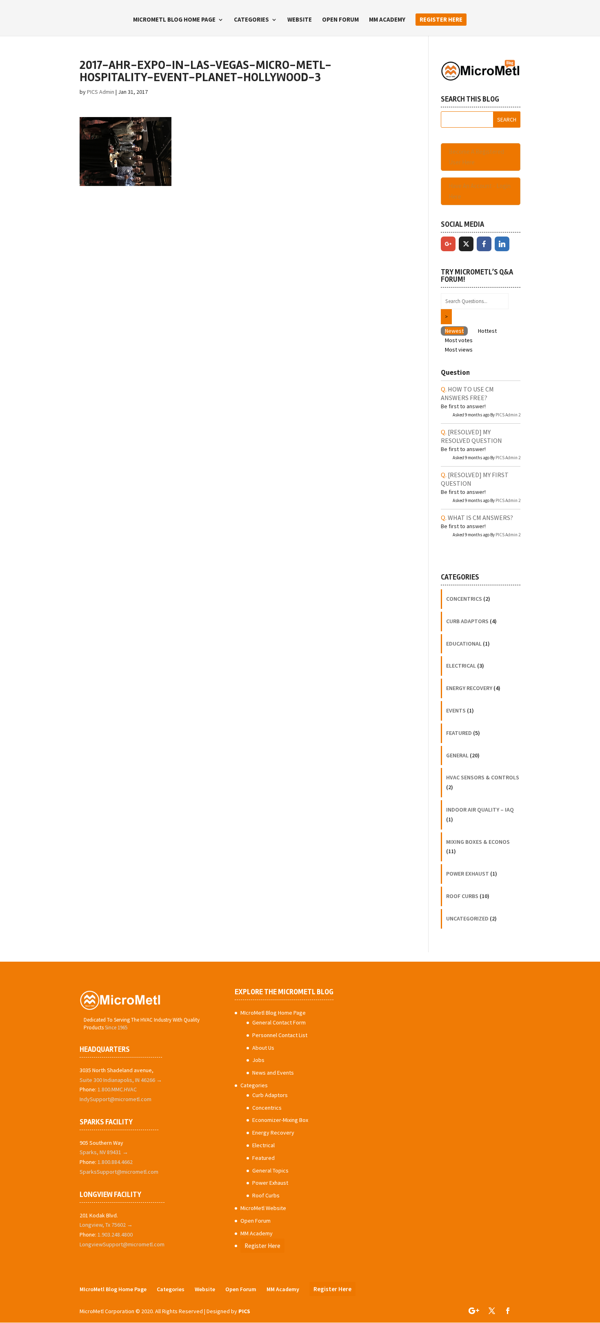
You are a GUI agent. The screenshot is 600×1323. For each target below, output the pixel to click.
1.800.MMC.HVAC (117, 1089)
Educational (464, 643)
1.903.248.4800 (115, 1234)
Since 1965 (116, 1027)
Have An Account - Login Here (480, 191)
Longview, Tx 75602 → (106, 1224)
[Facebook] (484, 244)
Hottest (487, 330)
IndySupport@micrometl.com (115, 1099)
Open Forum (340, 20)
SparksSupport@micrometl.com (119, 1171)
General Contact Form (279, 1022)
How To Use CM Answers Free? (467, 393)
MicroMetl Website (263, 1208)
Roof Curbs (462, 896)
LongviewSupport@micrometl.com (122, 1244)
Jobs (258, 1060)
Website (299, 20)
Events (456, 710)
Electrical (461, 665)
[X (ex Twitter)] (466, 244)
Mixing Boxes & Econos (478, 841)
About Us (263, 1047)
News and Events (273, 1072)
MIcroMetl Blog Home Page (174, 20)
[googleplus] (448, 244)
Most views (459, 349)
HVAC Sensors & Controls (482, 777)
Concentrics (464, 598)
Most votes (459, 340)
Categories (251, 20)
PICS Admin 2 (508, 415)
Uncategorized (467, 918)
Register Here (441, 19)
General (457, 755)
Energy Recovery (469, 688)
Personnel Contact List (279, 1035)
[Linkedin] (502, 244)
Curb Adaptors (467, 621)
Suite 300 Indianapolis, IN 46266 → (121, 1080)
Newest (454, 330)
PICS (244, 1311)
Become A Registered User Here (476, 157)
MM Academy (387, 20)
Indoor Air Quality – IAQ (480, 809)
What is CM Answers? (480, 517)
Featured (459, 733)
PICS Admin (100, 91)
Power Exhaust (467, 873)
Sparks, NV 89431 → (104, 1152)
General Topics (270, 1170)
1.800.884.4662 (115, 1162)
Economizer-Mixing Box (280, 1120)
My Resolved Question (471, 436)
